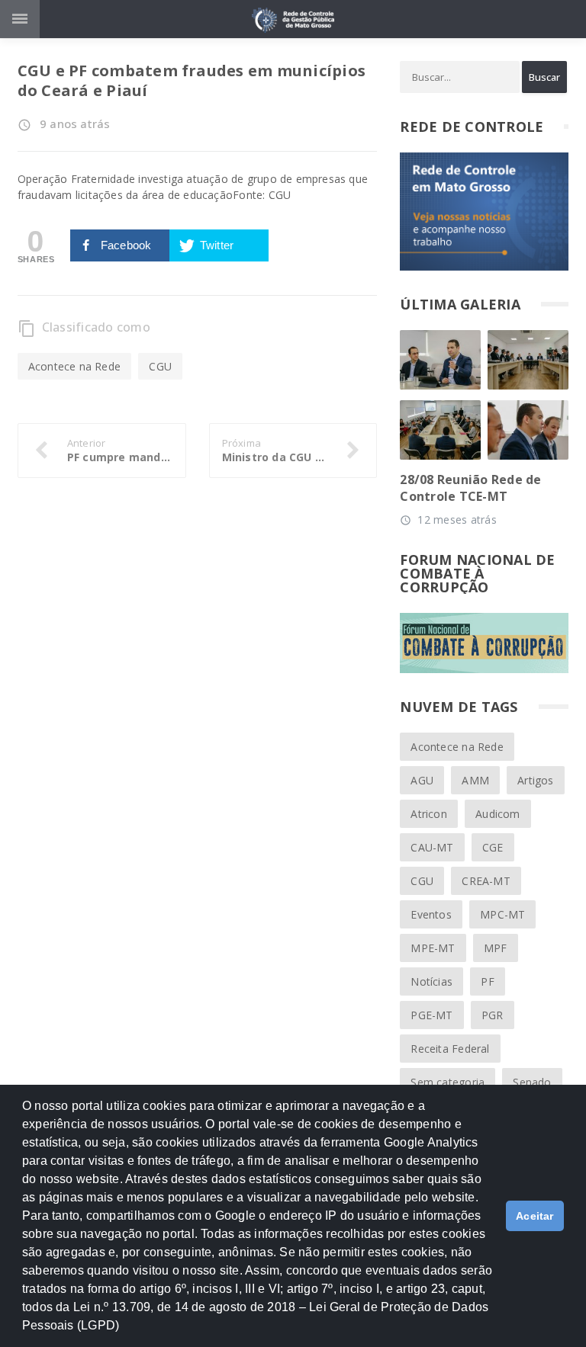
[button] (125, 1332)
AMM (475, 780)
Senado (532, 1082)
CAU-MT (432, 847)
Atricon (428, 814)
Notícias (431, 981)
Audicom (497, 814)
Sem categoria (448, 1082)
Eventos (431, 914)
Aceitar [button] (535, 1216)
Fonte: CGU (262, 195)
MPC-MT (502, 914)
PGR (492, 1015)
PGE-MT (431, 1015)
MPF (495, 948)
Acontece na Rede (74, 366)
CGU (160, 366)
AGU (422, 780)
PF (487, 981)
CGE (493, 847)
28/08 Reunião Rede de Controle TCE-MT (470, 488)
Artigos (535, 780)
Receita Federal (450, 1048)
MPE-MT (433, 948)
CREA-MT (486, 881)
